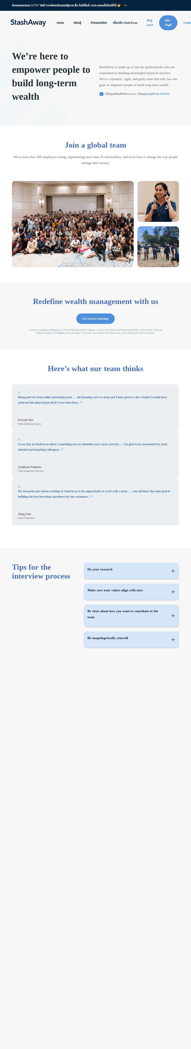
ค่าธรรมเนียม (99, 23)
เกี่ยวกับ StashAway (125, 23)
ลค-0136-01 (162, 94)
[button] (131, 571)
